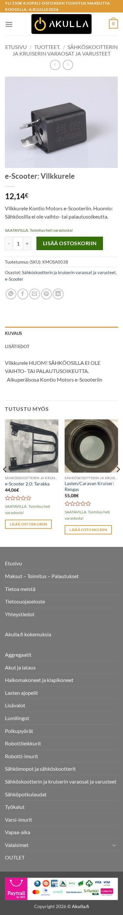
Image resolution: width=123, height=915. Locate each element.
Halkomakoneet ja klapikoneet (39, 680)
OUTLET (15, 857)
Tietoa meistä (20, 589)
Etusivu (16, 47)
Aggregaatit (18, 654)
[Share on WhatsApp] (11, 294)
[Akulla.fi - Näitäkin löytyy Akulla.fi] (61, 23)
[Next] (118, 482)
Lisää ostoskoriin (70, 243)
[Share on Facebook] (22, 294)
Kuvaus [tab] (13, 333)
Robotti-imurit (21, 756)
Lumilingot (17, 718)
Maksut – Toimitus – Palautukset (42, 576)
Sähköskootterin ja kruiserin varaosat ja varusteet (65, 50)
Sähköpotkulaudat (26, 794)
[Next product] (55, 65)
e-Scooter (14, 279)
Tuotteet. (47, 47)
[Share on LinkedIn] (58, 294)
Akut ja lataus (20, 667)
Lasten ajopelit (21, 693)
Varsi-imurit (18, 819)
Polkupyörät (19, 731)
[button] (9, 24)
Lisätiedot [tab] (17, 346)
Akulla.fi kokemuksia (28, 634)
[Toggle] (114, 845)
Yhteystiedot (19, 614)
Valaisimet (17, 845)
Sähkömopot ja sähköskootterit (40, 768)
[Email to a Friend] (34, 294)
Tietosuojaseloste (25, 601)
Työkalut (15, 807)
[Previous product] (68, 65)
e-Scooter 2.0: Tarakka (27, 483)
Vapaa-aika (17, 832)
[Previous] (5, 482)
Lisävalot (15, 705)
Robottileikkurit (23, 743)
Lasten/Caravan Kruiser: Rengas (89, 486)
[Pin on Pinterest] (46, 294)
